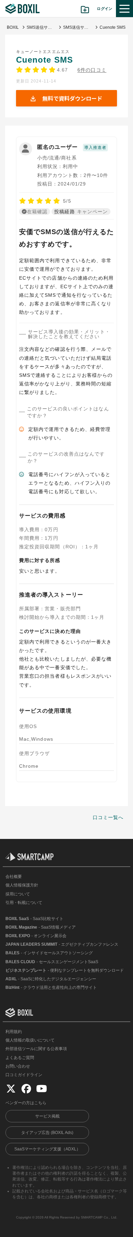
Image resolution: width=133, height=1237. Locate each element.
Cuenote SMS (44, 59)
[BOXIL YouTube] (41, 1088)
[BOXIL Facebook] (26, 1088)
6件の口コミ (91, 70)
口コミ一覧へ (108, 817)
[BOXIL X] (10, 1088)
